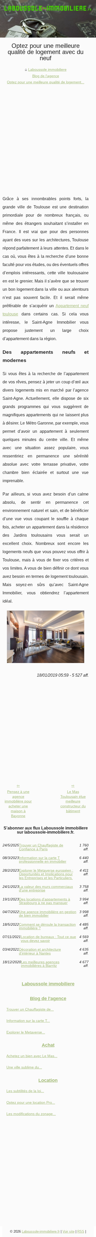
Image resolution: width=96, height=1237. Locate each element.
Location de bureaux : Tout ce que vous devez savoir (48, 938)
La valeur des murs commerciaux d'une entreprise (46, 888)
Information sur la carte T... (28, 1021)
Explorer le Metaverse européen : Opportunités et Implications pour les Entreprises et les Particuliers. (46, 874)
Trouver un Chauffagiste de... (30, 1009)
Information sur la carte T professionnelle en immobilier (42, 859)
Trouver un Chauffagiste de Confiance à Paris (41, 847)
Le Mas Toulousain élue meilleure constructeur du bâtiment (73, 801)
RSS (80, 1231)
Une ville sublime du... (24, 1067)
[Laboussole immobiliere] (48, 19)
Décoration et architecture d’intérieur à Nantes (40, 951)
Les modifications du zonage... (31, 1114)
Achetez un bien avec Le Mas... (31, 1056)
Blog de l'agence (45, 76)
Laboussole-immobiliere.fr (41, 1231)
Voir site (68, 1231)
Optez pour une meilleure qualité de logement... (45, 82)
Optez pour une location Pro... (30, 1102)
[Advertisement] (48, 136)
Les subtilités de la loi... (25, 1091)
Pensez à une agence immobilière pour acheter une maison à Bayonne (18, 804)
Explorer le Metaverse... (25, 1032)
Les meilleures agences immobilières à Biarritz (40, 964)
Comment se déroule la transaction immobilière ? (47, 926)
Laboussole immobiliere (47, 69)
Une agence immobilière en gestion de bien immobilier (47, 913)
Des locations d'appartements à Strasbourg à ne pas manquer (44, 901)
